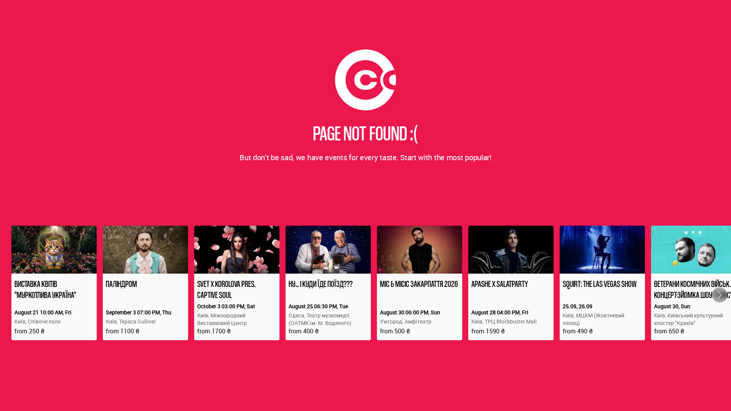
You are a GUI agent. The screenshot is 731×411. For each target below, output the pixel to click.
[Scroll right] (719, 295)
